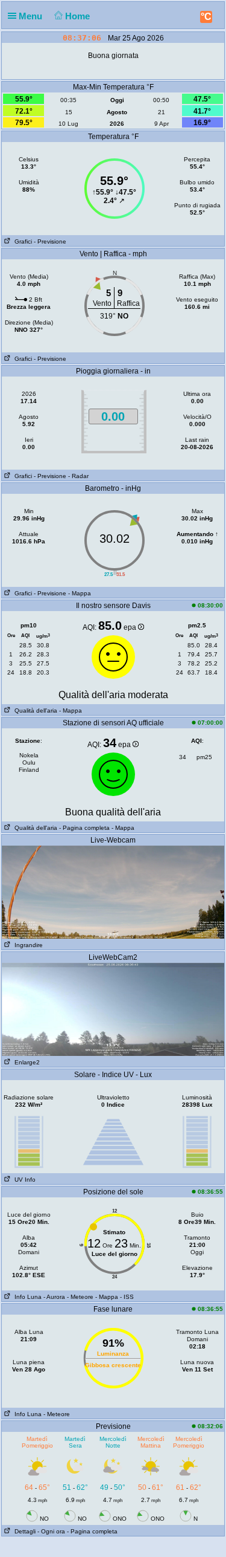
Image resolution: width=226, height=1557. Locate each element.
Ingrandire (27, 945)
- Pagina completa (84, 827)
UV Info (23, 1179)
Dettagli (23, 1531)
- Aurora (54, 1296)
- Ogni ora (51, 1531)
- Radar (78, 476)
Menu (31, 16)
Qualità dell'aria (34, 710)
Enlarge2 (25, 1062)
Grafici (21, 241)
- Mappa (79, 593)
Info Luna (26, 1296)
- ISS (127, 1296)
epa (131, 627)
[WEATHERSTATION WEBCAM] (113, 891)
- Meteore (80, 1296)
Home (79, 16)
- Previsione (50, 241)
